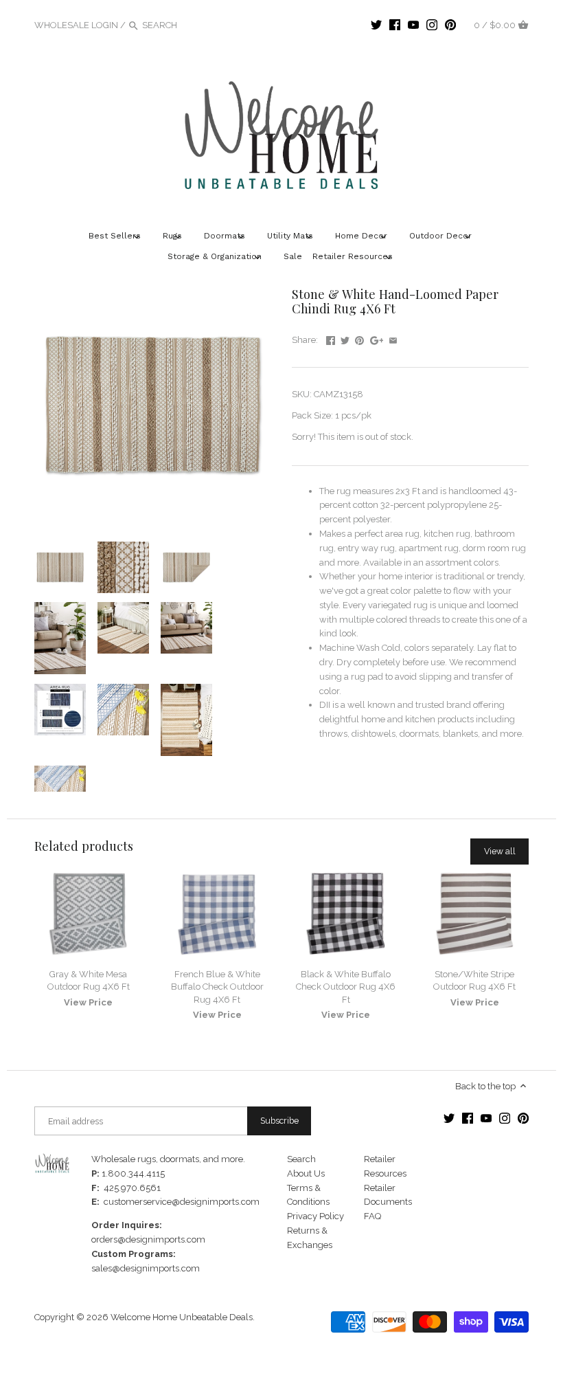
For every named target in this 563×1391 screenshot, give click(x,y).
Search (301, 1159)
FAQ (372, 1216)
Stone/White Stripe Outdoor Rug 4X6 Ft (474, 980)
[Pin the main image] (359, 338)
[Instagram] (431, 25)
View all (500, 851)
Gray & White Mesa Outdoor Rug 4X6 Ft (88, 980)
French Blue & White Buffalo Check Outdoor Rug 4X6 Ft (217, 986)
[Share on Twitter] (345, 338)
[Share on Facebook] (330, 338)
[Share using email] (393, 338)
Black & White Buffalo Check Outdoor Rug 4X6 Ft (345, 986)
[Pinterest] (450, 25)
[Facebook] (394, 25)
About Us (306, 1173)
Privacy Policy (315, 1216)
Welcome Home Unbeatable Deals (182, 1317)
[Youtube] (413, 25)
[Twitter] (376, 25)
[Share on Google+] (377, 338)
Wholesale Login (76, 25)
